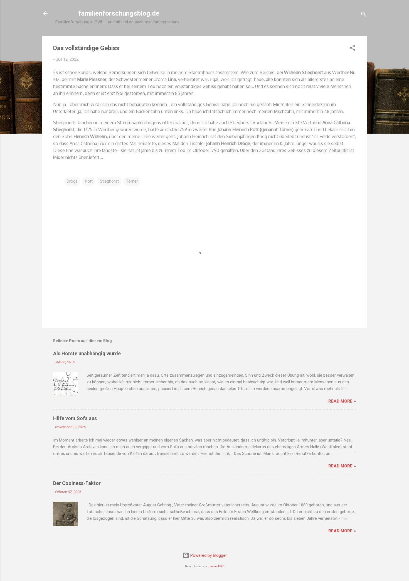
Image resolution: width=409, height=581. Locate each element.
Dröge (72, 181)
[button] (352, 49)
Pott (89, 181)
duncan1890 (216, 566)
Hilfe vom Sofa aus (75, 418)
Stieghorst (109, 181)
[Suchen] (363, 15)
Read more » (342, 401)
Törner (132, 181)
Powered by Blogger (208, 555)
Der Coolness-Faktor (77, 483)
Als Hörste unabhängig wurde (87, 353)
